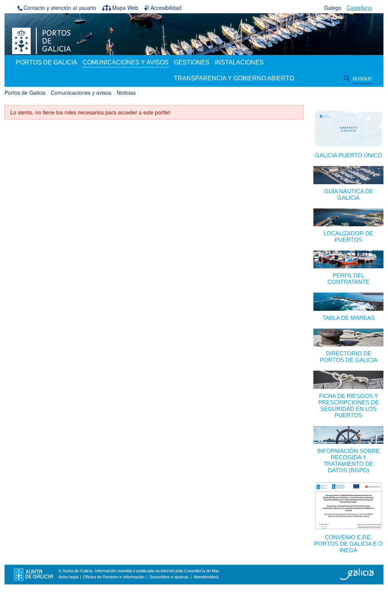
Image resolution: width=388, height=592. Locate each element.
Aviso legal (68, 577)
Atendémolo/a (206, 577)
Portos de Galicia (25, 92)
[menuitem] (46, 63)
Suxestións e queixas (169, 577)
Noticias (126, 92)
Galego (332, 7)
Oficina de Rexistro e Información (113, 577)
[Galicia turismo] (357, 574)
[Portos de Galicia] (41, 40)
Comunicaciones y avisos (81, 92)
